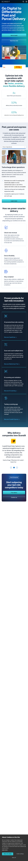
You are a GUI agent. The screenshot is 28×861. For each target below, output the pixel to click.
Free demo (14, 492)
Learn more (5, 850)
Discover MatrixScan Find (11, 364)
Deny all (14, 857)
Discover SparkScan (9, 337)
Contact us (14, 497)
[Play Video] (14, 52)
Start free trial (14, 40)
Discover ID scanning (10, 390)
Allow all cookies (7, 853)
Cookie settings (20, 853)
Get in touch (14, 35)
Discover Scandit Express (11, 419)
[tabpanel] (14, 176)
